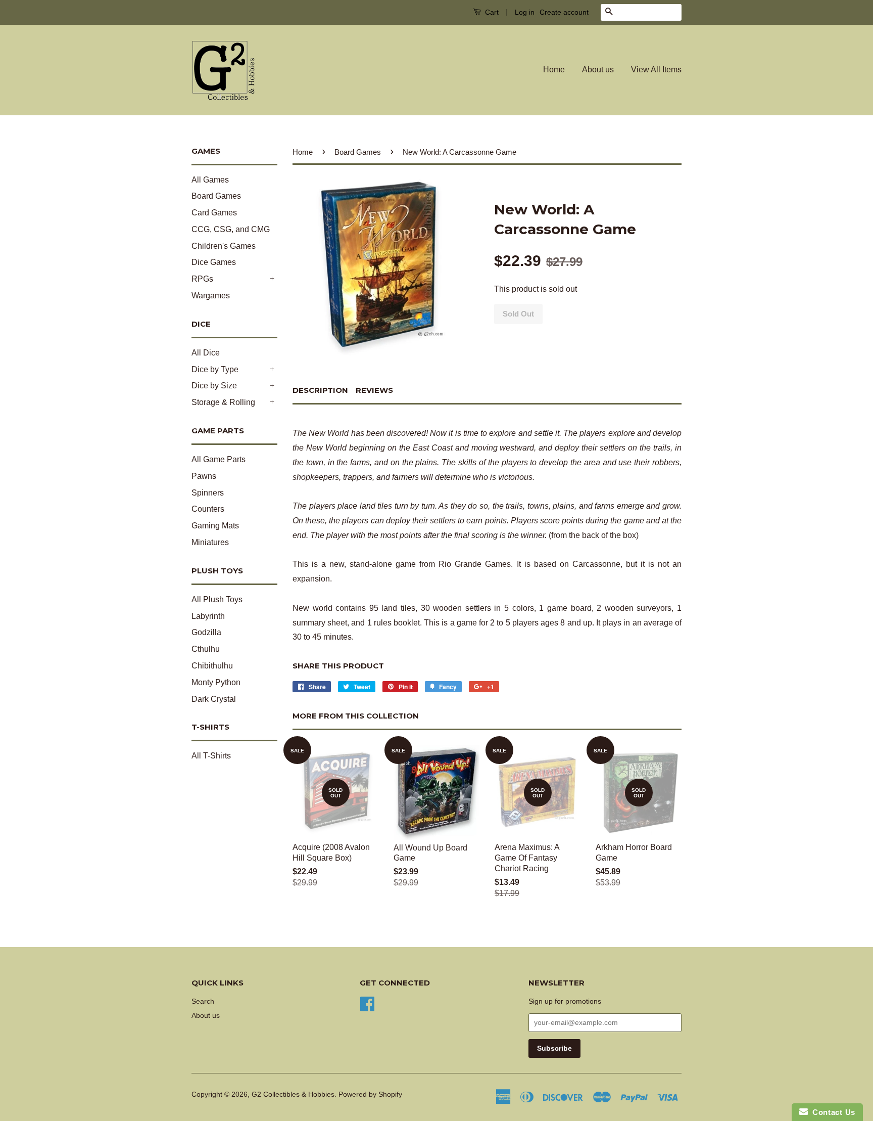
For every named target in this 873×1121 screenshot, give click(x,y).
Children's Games (223, 246)
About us (598, 69)
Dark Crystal (213, 699)
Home (554, 69)
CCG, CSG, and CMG (230, 229)
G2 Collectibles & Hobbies (293, 1094)
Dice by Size (214, 385)
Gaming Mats (215, 525)
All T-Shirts (211, 755)
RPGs (202, 279)
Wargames (210, 295)
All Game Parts (218, 459)
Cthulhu (205, 649)
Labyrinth (208, 616)
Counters (207, 509)
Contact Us (831, 1112)
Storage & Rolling (223, 402)
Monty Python (215, 682)
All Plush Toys (217, 599)
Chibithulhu (212, 665)
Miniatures (210, 542)
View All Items (656, 69)
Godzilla (206, 632)
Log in (525, 12)
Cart (491, 12)
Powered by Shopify (370, 1094)
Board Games (216, 196)
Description (320, 390)
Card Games (214, 212)
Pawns (203, 476)
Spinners (207, 492)
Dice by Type (214, 369)
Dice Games (213, 262)
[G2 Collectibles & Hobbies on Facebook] (367, 1003)
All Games (210, 179)
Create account (564, 12)
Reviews (374, 390)
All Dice (205, 352)
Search (202, 1001)
